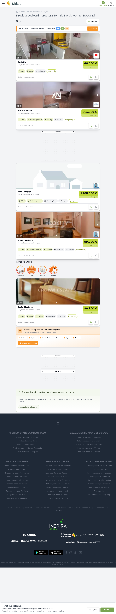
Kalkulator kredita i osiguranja (99, 495)
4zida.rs (111, 562)
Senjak (45, 12)
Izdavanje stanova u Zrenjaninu (58, 480)
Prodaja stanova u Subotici (16, 477)
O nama (19, 508)
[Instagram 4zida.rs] (70, 552)
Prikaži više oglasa (29, 343)
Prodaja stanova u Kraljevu (17, 498)
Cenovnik (61, 508)
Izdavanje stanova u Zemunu (88, 441)
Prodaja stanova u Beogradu (27, 437)
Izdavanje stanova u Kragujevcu (57, 473)
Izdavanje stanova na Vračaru (88, 448)
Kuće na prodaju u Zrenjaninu (99, 480)
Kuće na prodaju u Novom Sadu (99, 466)
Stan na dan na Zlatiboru (58, 498)
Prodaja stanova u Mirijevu (27, 452)
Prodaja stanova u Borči (27, 441)
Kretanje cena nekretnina (99, 487)
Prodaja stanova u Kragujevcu (17, 473)
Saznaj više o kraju (27, 407)
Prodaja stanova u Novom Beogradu (27, 448)
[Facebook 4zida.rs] (66, 552)
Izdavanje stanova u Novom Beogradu (89, 445)
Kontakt (28, 508)
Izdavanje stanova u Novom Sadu (58, 466)
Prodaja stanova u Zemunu (27, 445)
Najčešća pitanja (101, 508)
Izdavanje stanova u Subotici (58, 477)
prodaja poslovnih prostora (30, 12)
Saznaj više (93, 610)
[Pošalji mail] (80, 552)
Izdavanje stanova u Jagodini (58, 491)
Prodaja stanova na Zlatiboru (17, 495)
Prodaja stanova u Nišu (17, 469)
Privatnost (58, 510)
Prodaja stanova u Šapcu (17, 484)
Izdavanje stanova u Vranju (58, 495)
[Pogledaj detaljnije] (58, 46)
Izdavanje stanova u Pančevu (58, 487)
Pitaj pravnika (99, 491)
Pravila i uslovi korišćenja (80, 508)
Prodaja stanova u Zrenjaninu (16, 480)
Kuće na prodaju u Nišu (99, 469)
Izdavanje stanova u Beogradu (89, 437)
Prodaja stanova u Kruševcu (17, 487)
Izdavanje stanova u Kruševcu (58, 484)
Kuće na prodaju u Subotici (99, 477)
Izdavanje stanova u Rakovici (88, 452)
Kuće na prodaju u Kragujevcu (99, 473)
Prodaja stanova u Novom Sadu (16, 466)
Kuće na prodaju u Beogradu (99, 484)
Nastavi (107, 610)
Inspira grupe (59, 564)
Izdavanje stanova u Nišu (58, 469)
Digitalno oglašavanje (45, 508)
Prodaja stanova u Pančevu (17, 491)
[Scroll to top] (58, 423)
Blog (10, 508)
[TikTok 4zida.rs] (75, 552)
